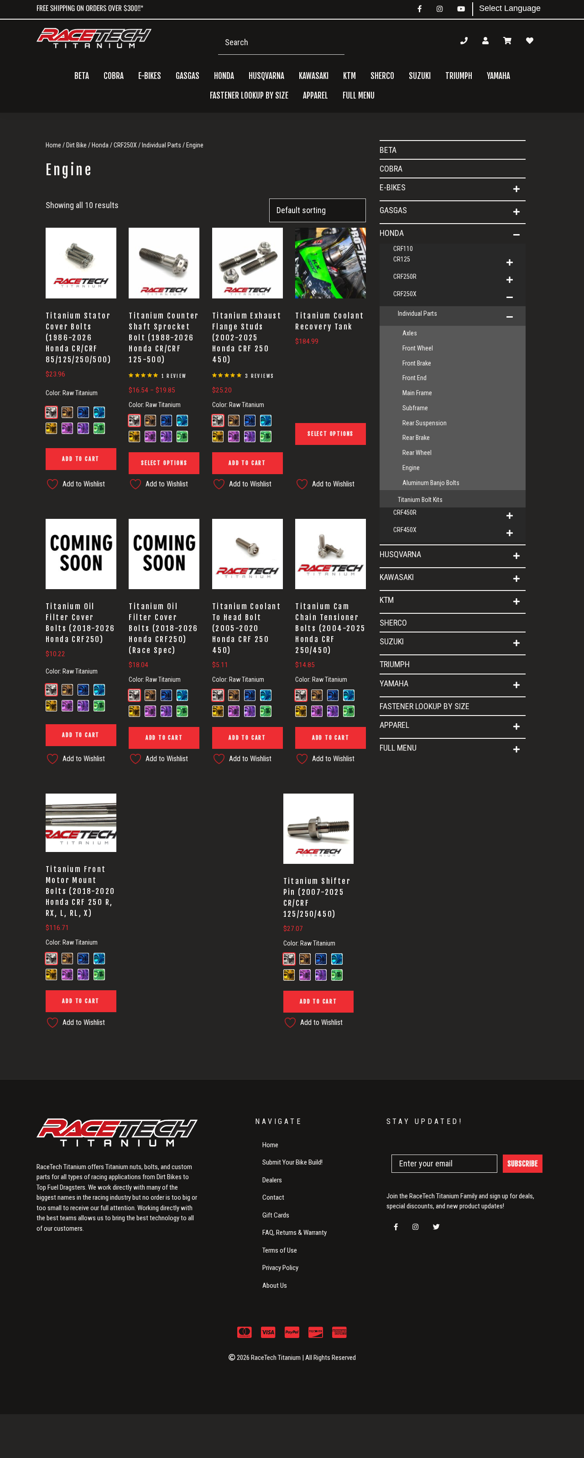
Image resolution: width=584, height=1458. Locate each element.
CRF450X (405, 529)
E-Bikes (393, 187)
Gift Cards (275, 1215)
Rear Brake (416, 437)
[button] (516, 189)
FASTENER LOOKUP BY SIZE (249, 95)
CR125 (401, 259)
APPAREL (394, 725)
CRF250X (125, 145)
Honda (100, 145)
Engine (411, 467)
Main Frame (417, 393)
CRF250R (405, 276)
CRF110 (403, 248)
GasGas (393, 210)
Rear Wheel (417, 452)
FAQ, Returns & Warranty (294, 1232)
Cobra (114, 76)
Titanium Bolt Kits (420, 499)
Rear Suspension (424, 423)
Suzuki (392, 641)
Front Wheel (417, 348)
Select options (164, 463)
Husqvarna (400, 554)
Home (53, 145)
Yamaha (394, 683)
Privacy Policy (280, 1268)
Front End (414, 377)
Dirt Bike (76, 145)
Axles (409, 333)
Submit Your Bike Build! (292, 1162)
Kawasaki (397, 577)
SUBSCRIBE (522, 1163)
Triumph (458, 76)
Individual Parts (161, 145)
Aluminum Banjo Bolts (430, 482)
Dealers (272, 1180)
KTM (387, 600)
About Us (274, 1285)
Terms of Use (279, 1250)
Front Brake (416, 363)
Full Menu (398, 748)
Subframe (415, 408)
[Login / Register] (485, 40)
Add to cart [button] (80, 458)
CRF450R (405, 512)
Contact (273, 1197)
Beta (81, 76)
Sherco (382, 76)
